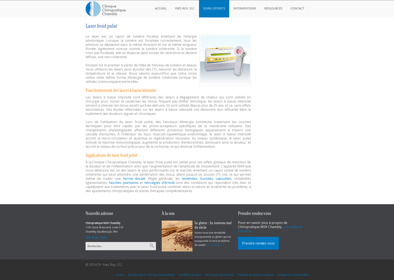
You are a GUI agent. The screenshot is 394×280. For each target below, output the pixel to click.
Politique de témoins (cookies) (255, 275)
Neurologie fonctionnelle (219, 275)
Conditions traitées (190, 275)
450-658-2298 (96, 237)
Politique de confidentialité (292, 275)
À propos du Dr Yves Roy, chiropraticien (151, 275)
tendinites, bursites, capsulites (206, 178)
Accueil (120, 275)
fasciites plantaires (124, 182)
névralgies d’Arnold (159, 182)
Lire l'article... (213, 245)
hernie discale (134, 178)
